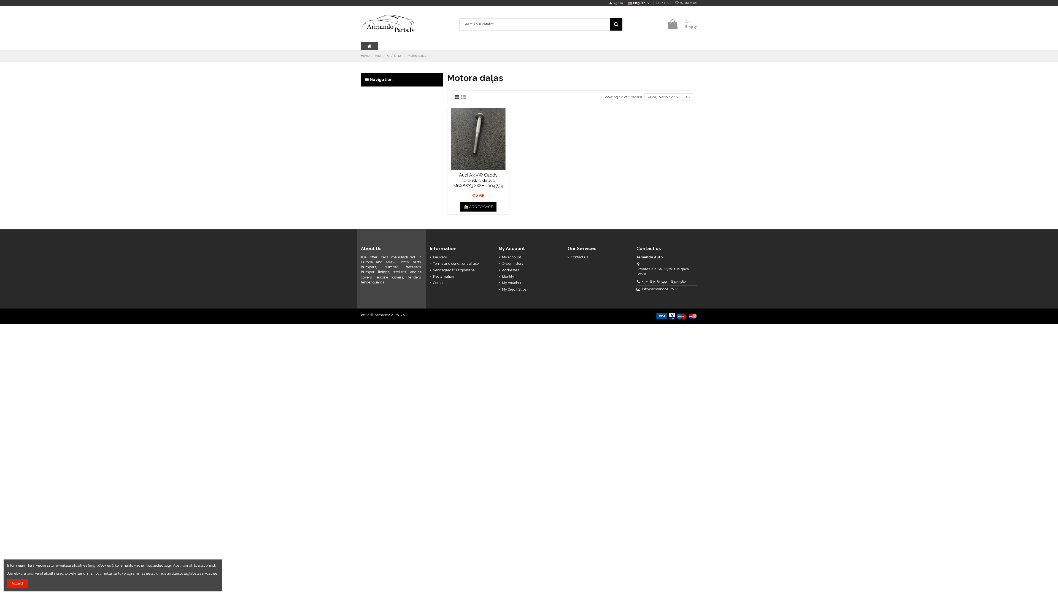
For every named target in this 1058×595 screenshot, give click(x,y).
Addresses (510, 270)
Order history (512, 263)
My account (511, 257)
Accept (17, 583)
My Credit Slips (514, 289)
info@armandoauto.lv (660, 289)
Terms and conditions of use (456, 263)
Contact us (579, 257)
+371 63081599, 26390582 (664, 282)
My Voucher (512, 283)
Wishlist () (688, 3)
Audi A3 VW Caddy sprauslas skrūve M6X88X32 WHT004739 (478, 180)
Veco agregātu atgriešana (454, 270)
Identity (508, 276)
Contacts (440, 283)
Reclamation (443, 276)
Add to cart (481, 207)
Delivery (440, 257)
